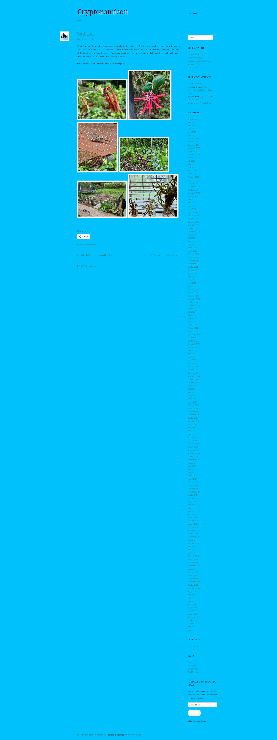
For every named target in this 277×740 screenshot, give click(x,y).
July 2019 (191, 389)
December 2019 (194, 373)
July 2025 (191, 161)
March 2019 (192, 401)
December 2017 (194, 450)
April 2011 (192, 604)
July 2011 (191, 594)
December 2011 (194, 578)
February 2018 (193, 443)
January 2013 (193, 559)
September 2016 (194, 498)
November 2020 (194, 337)
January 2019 (193, 408)
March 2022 (192, 286)
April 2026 (192, 132)
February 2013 (193, 556)
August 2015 (192, 540)
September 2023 (194, 231)
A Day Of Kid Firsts (195, 57)
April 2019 (192, 398)
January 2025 (193, 180)
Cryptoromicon (102, 12)
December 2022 (194, 260)
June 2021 (191, 315)
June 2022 (191, 276)
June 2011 (191, 597)
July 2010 (191, 626)
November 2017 (194, 453)
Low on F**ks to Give (202, 103)
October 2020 (193, 340)
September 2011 (194, 588)
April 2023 (192, 247)
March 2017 (192, 479)
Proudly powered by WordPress (91, 734)
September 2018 (194, 421)
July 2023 (191, 238)
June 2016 (191, 507)
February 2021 (193, 328)
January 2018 (193, 446)
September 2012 (194, 565)
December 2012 (194, 562)
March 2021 (192, 324)
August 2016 (192, 501)
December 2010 (194, 617)
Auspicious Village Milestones (199, 61)
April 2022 (192, 283)
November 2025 (194, 148)
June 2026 (191, 125)
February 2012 (193, 572)
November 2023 (194, 225)
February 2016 (193, 520)
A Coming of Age (194, 64)
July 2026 (191, 122)
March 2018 (192, 440)
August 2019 (192, 385)
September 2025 (194, 154)
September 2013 (194, 543)
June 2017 (191, 469)
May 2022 (191, 279)
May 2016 (191, 511)
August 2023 (192, 234)
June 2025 (191, 164)
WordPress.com (134, 734)
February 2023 (193, 254)
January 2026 (193, 141)
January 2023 (193, 257)
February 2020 (193, 366)
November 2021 (194, 299)
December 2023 (194, 222)
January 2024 (193, 218)
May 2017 (191, 472)
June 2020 (191, 353)
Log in (190, 662)
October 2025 (193, 151)
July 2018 (191, 427)
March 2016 (192, 517)
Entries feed (192, 665)
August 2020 (192, 347)
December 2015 (194, 527)
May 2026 (191, 128)
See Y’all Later (193, 54)
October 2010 (193, 620)
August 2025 (192, 157)
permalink (92, 244)
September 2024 (194, 193)
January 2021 (193, 331)
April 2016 (192, 514)
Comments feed (193, 668)
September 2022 (194, 270)
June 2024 (191, 202)
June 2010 (191, 630)
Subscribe (194, 713)
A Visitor (197, 83)
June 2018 (191, 430)
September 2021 (194, 305)
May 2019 (191, 395)
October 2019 (193, 379)
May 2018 (191, 434)
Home (79, 20)
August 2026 (192, 119)
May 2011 (191, 601)
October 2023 (193, 228)
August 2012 (192, 568)
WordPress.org (193, 672)
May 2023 (191, 244)
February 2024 (193, 215)
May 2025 (191, 167)
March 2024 (192, 212)
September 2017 (194, 459)
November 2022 (194, 263)
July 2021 (191, 311)
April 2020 (192, 360)
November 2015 (194, 530)
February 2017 (193, 482)
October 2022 (193, 267)
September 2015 (194, 536)
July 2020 (191, 350)
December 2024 (194, 183)
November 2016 (194, 491)
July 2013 (191, 546)
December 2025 (194, 144)
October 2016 (193, 495)
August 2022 (192, 273)
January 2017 (193, 485)
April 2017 (192, 475)
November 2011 (194, 581)
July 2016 (191, 504)
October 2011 (193, 585)
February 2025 (193, 177)
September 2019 (194, 382)
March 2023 (192, 250)
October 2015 (193, 533)
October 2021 (193, 302)
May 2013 (191, 552)
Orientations (192, 67)
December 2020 (194, 334)
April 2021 (192, 321)
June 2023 (191, 241)
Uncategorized (193, 646)
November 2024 (194, 186)
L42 (92, 39)
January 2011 (193, 613)
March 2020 (192, 363)
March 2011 (192, 607)
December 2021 (194, 295)
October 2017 (193, 456)
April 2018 (192, 437)
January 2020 (193, 369)
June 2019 (191, 392)
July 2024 (191, 199)
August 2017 (192, 462)
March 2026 (192, 135)
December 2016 (194, 488)
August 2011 (192, 591)
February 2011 (193, 610)
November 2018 (194, 414)
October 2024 (193, 189)
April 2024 (192, 209)
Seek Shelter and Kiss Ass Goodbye (94, 255)
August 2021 (192, 308)
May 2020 (191, 356)
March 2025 (192, 173)
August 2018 (192, 424)
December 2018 (194, 411)
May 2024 (191, 205)
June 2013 (191, 549)
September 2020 (194, 344)
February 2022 (193, 289)
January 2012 (193, 575)
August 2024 (192, 196)
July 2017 (191, 466)
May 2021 (191, 318)
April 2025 (192, 170)
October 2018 (193, 418)
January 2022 (193, 292)
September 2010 (194, 623)
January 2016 (193, 524)
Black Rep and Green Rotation (166, 255)
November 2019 (194, 376)
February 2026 (193, 138)
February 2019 (193, 405)
